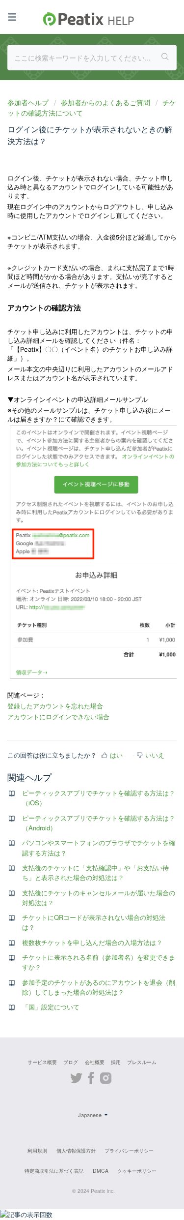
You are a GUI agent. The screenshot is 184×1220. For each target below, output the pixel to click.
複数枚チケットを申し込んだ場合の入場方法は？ (92, 942)
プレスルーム (142, 1062)
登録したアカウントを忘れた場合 (55, 706)
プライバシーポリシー (129, 1150)
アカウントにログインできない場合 (58, 716)
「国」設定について (50, 1006)
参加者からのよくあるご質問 (105, 102)
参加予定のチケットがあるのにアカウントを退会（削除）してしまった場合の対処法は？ (98, 987)
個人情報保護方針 (76, 1150)
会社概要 (95, 1062)
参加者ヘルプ (29, 102)
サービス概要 (42, 1062)
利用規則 (37, 1150)
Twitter (76, 1076)
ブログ (70, 1062)
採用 (116, 1062)
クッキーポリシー (137, 1170)
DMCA (100, 1170)
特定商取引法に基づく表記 (54, 1170)
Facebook (91, 1076)
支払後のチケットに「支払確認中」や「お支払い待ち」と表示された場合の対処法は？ (95, 872)
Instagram (106, 1076)
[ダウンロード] (74, 617)
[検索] (165, 57)
